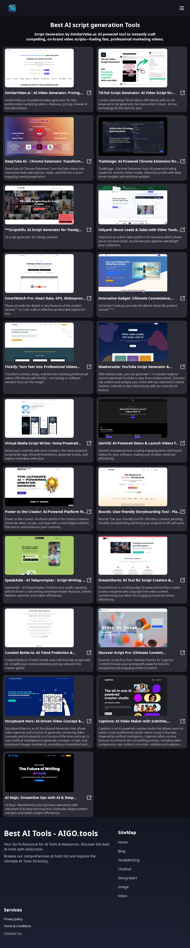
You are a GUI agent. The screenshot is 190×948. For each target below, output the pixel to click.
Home (123, 842)
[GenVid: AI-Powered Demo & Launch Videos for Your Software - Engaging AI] (141, 418)
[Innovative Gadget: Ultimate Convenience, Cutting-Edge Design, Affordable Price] (141, 273)
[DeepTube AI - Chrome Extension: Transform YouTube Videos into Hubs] (48, 136)
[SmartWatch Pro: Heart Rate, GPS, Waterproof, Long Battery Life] (48, 273)
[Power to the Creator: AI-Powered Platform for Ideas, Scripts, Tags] (48, 487)
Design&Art (127, 878)
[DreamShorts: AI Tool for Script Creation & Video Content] (141, 555)
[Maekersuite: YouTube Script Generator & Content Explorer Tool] (141, 342)
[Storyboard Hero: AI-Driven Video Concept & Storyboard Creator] (48, 696)
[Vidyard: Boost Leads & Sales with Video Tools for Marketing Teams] (141, 205)
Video (122, 895)
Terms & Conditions (17, 926)
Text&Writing (129, 860)
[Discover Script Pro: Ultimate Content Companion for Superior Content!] (141, 628)
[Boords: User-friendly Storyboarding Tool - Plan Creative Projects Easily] (141, 487)
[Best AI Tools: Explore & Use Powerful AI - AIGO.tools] (12, 8)
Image (123, 886)
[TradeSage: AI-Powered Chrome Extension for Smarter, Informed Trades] (141, 136)
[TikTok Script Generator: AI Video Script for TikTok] (141, 68)
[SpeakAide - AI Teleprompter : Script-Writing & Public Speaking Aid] (48, 555)
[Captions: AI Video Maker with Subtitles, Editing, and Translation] (141, 696)
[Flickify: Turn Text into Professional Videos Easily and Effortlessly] (48, 342)
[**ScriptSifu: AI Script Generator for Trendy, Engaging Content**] (48, 205)
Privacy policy (13, 919)
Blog (121, 851)
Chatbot (124, 869)
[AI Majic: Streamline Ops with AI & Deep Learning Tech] (48, 772)
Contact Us (13, 933)
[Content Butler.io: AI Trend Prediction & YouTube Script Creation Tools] (48, 628)
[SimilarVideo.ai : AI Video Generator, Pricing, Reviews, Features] (48, 68)
